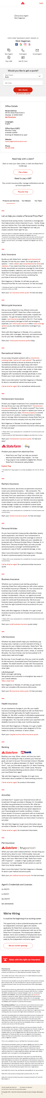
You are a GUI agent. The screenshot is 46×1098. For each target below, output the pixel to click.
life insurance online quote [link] (19, 691)
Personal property (28, 413)
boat (15, 360)
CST (17, 128)
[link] (37, 51)
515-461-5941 (9, 148)
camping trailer (7, 360)
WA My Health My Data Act (9, 1087)
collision (16, 264)
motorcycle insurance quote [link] (20, 340)
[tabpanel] (23, 127)
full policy (35, 994)
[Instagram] (25, 44)
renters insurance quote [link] (18, 516)
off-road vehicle (25, 360)
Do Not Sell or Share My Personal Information (14, 1089)
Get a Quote (23, 90)
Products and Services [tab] (11, 201)
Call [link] (3, 386)
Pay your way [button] (23, 192)
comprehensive (28, 264)
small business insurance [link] (19, 624)
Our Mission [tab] (26, 201)
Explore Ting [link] (6, 466)
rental (38, 264)
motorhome (34, 358)
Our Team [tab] (38, 201)
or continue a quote (23, 93)
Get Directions (10, 117)
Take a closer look (8, 681)
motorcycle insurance (20, 323)
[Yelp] (29, 44)
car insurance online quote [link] (19, 293)
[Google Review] (21, 44)
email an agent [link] (12, 386)
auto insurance (33, 259)
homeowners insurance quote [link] (20, 439)
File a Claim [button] (23, 172)
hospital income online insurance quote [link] (24, 734)
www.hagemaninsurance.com (16, 141)
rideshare (5, 266)
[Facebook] (16, 44)
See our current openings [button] (18, 945)
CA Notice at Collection (26, 1087)
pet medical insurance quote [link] (20, 875)
